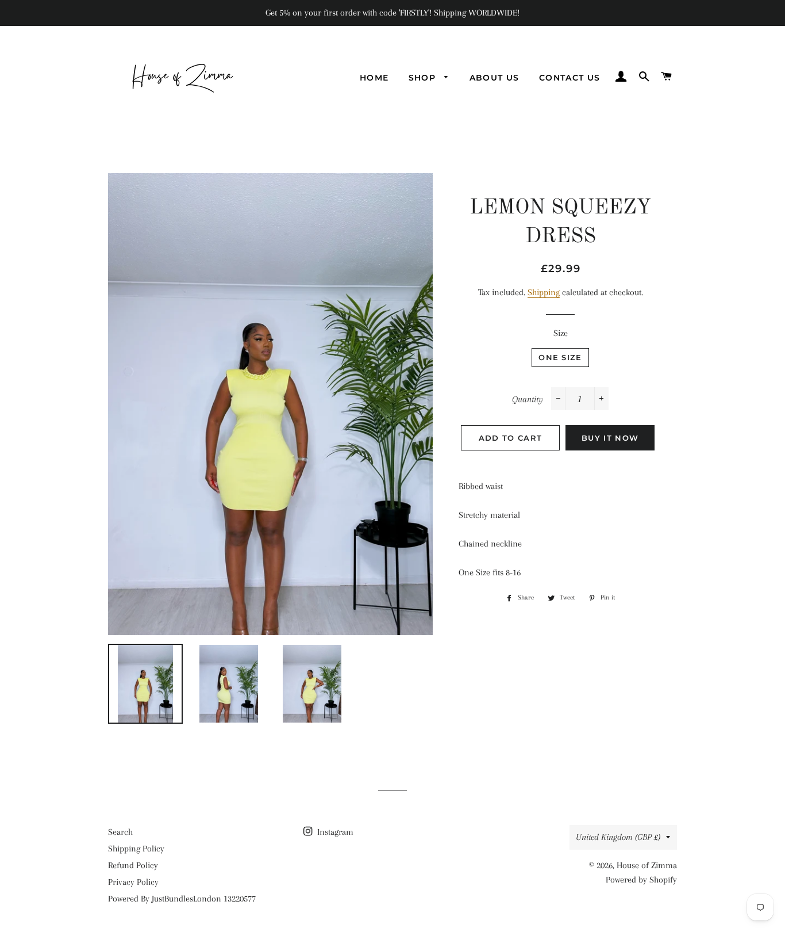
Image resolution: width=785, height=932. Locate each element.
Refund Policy (133, 865)
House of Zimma (647, 865)
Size (560, 333)
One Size (560, 357)
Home (374, 77)
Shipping (544, 292)
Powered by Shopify (641, 879)
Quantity (527, 399)
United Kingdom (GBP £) (618, 837)
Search (120, 832)
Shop (424, 77)
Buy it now (610, 437)
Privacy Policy (133, 882)
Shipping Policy (136, 848)
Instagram (334, 832)
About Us (495, 77)
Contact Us (570, 77)
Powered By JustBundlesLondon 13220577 (182, 898)
